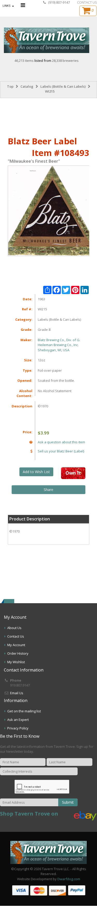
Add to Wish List (36, 471)
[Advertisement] (48, 116)
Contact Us (15, 636)
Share (48, 489)
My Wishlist (16, 662)
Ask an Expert (18, 719)
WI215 (50, 91)
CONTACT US (87, 2)
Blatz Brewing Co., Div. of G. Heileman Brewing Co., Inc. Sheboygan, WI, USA (59, 345)
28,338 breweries (65, 60)
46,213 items (24, 60)
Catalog (26, 86)
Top (10, 86)
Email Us (16, 693)
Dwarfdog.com (68, 879)
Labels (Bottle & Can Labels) (63, 86)
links (6, 6)
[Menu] (23, 5)
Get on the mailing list (24, 711)
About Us (14, 627)
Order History (17, 653)
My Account (16, 645)
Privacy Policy (17, 728)
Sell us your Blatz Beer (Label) (61, 451)
